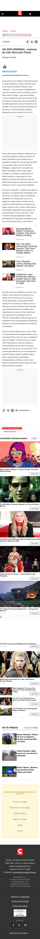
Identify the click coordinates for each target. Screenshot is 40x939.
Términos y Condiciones (20, 897)
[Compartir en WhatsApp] (36, 41)
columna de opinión (9, 431)
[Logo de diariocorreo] (20, 13)
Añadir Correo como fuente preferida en (17, 35)
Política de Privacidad (20, 901)
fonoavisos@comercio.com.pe (24, 872)
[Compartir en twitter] (31, 41)
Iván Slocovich (9, 72)
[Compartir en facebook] (27, 41)
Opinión (6, 42)
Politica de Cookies (20, 906)
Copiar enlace (23, 410)
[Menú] (3, 14)
